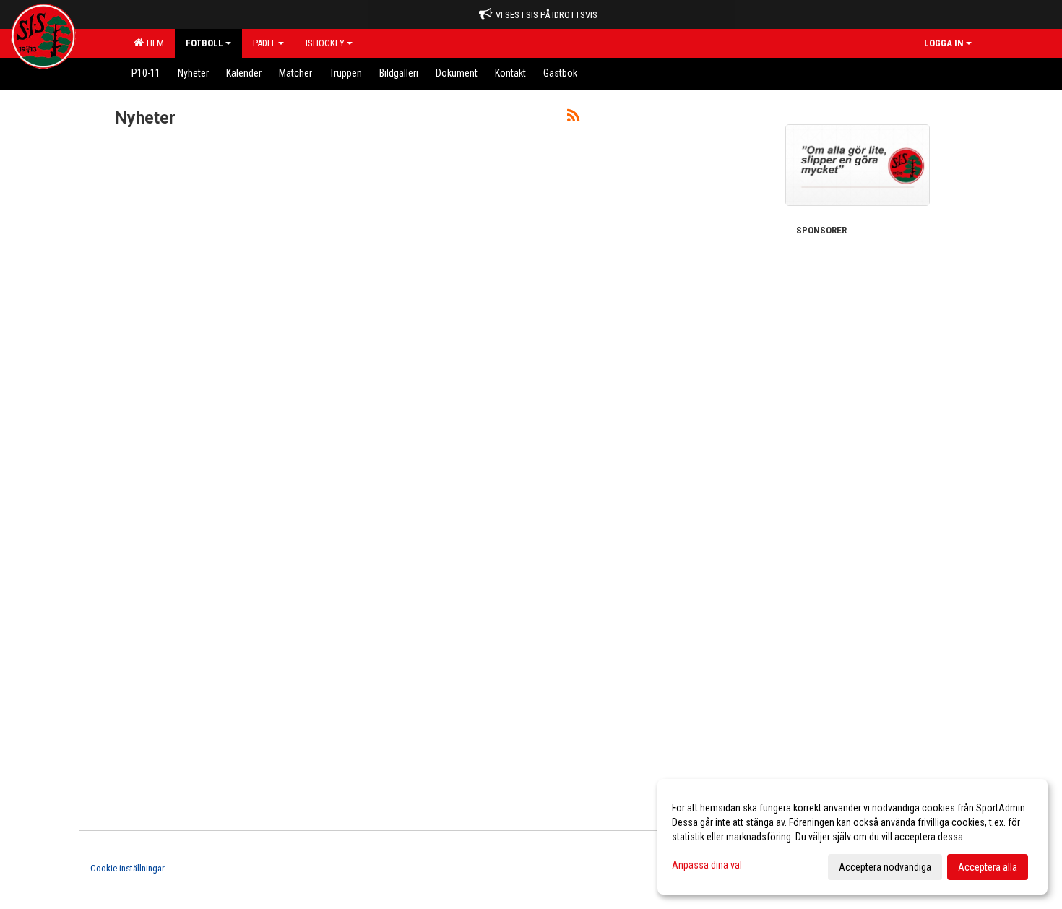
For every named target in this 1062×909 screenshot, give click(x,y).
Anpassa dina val (707, 865)
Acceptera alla (987, 867)
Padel (264, 43)
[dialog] (852, 837)
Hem (153, 43)
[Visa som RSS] (573, 118)
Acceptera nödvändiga (885, 867)
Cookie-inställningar (127, 868)
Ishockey (325, 43)
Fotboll (204, 43)
